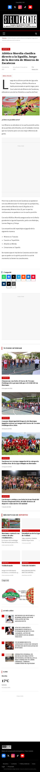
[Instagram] (20, 7)
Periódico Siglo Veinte (13, 769)
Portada (4, 38)
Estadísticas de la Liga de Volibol (31, 534)
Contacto (14, 764)
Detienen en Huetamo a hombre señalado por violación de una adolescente (24, 618)
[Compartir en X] (14, 277)
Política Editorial (24, 764)
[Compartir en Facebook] (9, 277)
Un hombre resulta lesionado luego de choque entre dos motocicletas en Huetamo (26, 645)
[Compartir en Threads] (9, 284)
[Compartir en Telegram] (18, 277)
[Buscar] (36, 34)
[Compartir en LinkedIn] (28, 277)
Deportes (6, 49)
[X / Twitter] (15, 7)
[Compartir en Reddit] (23, 277)
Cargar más (5, 580)
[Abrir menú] (4, 33)
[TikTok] (25, 7)
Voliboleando (7, 565)
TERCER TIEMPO (29, 565)
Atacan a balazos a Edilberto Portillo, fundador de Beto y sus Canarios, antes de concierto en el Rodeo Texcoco (24, 632)
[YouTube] (30, 7)
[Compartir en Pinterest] (33, 277)
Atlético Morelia (7, 76)
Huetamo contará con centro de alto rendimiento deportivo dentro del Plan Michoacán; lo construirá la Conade (11, 538)
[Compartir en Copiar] (14, 284)
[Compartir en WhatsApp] (4, 277)
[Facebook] (10, 7)
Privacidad (11, 767)
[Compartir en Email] (4, 284)
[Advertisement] (20, 169)
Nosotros (5, 764)
